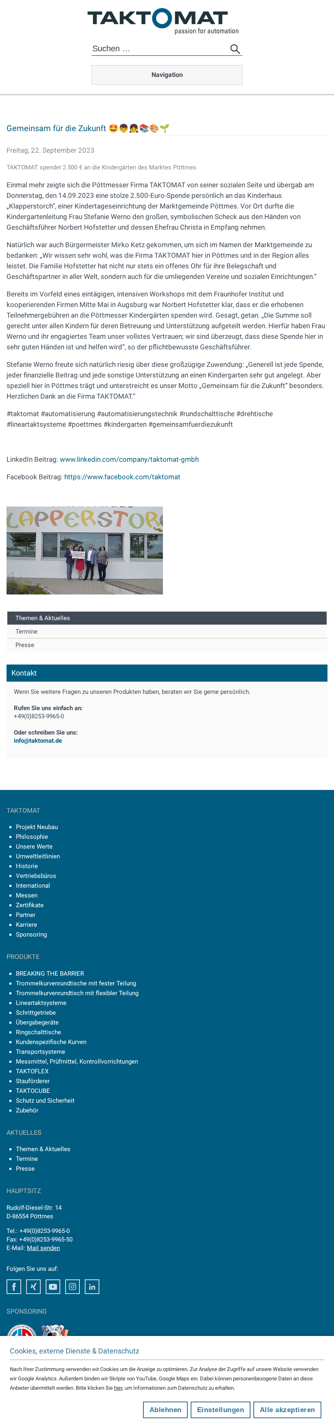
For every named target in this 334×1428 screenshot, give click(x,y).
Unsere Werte (34, 846)
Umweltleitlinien (38, 856)
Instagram (72, 1286)
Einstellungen (220, 1410)
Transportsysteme (40, 1051)
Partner (25, 915)
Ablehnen (165, 1410)
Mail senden (43, 1248)
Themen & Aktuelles (42, 618)
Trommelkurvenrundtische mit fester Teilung (76, 983)
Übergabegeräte (37, 1022)
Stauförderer (33, 1081)
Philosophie (32, 836)
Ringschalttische (38, 1032)
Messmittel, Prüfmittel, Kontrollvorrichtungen (77, 1061)
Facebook (14, 1286)
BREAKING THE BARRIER (50, 973)
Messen (26, 895)
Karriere (26, 924)
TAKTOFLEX (32, 1071)
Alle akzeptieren (287, 1410)
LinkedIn (92, 1286)
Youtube (53, 1286)
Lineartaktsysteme (41, 1003)
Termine (26, 631)
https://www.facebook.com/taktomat (122, 477)
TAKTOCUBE (33, 1091)
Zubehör (27, 1110)
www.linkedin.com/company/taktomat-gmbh (129, 459)
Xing (33, 1286)
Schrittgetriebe (36, 1012)
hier (118, 1388)
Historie (27, 866)
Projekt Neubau (37, 827)
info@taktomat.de (38, 740)
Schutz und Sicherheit (45, 1100)
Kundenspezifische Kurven (51, 1042)
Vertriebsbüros (36, 876)
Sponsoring (31, 934)
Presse (24, 645)
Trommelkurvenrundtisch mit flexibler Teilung (77, 993)
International (33, 885)
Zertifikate (30, 905)
